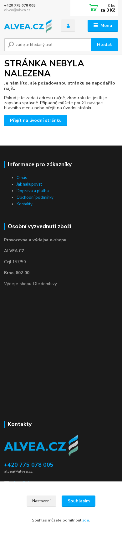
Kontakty (25, 204)
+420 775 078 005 (20, 5)
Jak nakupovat (29, 184)
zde (85, 520)
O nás (22, 178)
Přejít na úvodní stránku (36, 120)
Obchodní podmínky (35, 197)
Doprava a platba (33, 191)
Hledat (104, 45)
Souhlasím (79, 501)
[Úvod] (28, 26)
